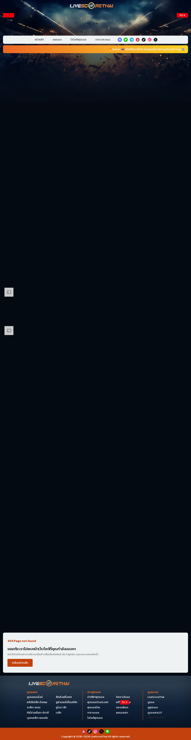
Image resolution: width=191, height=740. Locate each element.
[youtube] (137, 39)
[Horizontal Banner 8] (95, 343)
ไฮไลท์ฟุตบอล (79, 40)
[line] (125, 39)
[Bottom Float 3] (95, 718)
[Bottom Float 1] (95, 731)
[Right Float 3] (182, 113)
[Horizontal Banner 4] (95, 189)
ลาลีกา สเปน (33, 707)
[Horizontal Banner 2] (95, 113)
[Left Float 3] (8, 113)
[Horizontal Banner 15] (95, 535)
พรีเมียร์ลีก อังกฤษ (37, 702)
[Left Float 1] (8, 37)
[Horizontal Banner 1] (95, 74)
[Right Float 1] (182, 37)
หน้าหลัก (39, 40)
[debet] (95, 709)
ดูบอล (151, 702)
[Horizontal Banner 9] (95, 381)
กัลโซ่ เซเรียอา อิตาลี (38, 713)
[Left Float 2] (8, 75)
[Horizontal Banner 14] (95, 496)
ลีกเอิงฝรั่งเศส (64, 697)
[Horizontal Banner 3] (95, 151)
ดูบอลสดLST (155, 713)
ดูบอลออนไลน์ (35, 697)
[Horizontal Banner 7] (95, 304)
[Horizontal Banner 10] (95, 420)
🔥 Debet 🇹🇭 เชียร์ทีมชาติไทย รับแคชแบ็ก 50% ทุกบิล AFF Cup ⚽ (128, 49)
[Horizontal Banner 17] (95, 611)
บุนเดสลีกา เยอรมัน (37, 718)
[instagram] (149, 39)
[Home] (92, 6)
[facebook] (120, 39)
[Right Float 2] (182, 75)
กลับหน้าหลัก (20, 662)
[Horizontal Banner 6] (95, 266)
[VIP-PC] (95, 23)
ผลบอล (57, 40)
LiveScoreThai (156, 697)
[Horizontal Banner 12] (95, 458)
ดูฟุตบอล (153, 707)
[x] (155, 39)
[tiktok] (143, 39)
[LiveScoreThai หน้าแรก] (49, 683)
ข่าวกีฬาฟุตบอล (95, 697)
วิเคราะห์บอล (123, 697)
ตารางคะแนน (102, 40)
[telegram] (131, 39)
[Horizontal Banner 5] (95, 228)
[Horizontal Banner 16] (95, 573)
